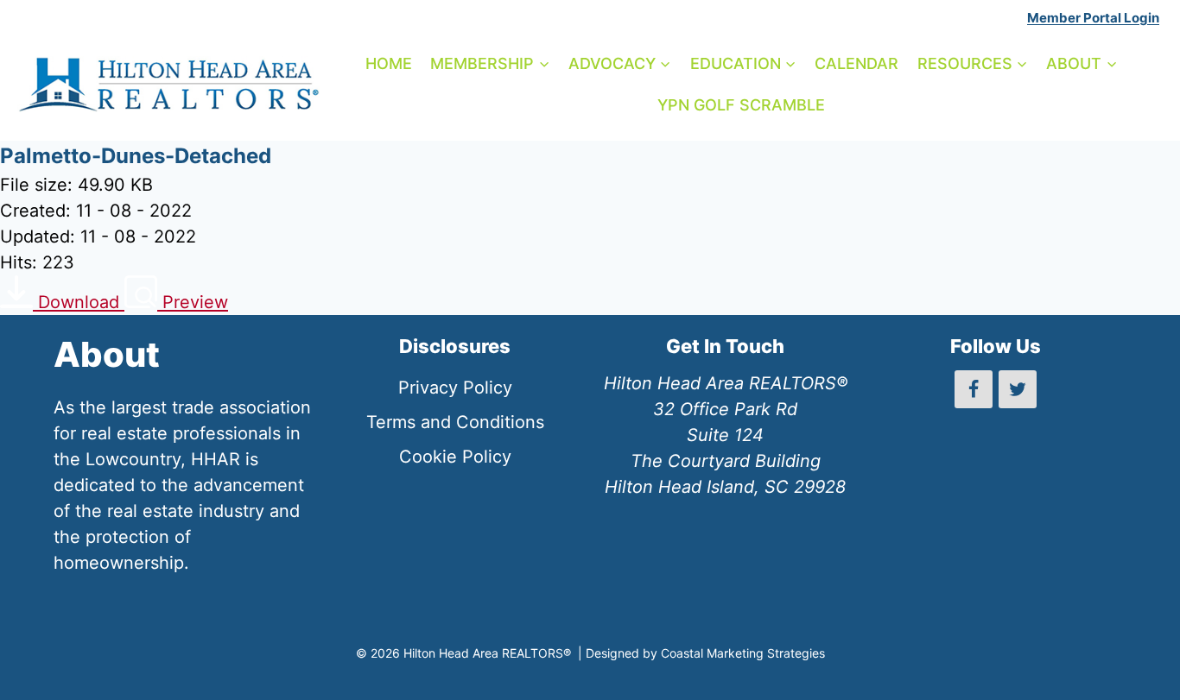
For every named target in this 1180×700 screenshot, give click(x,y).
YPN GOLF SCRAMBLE (741, 105)
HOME (388, 63)
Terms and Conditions (455, 422)
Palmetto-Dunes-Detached (135, 155)
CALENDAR (856, 63)
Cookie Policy (455, 456)
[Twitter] (1018, 389)
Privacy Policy (455, 387)
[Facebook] (974, 389)
